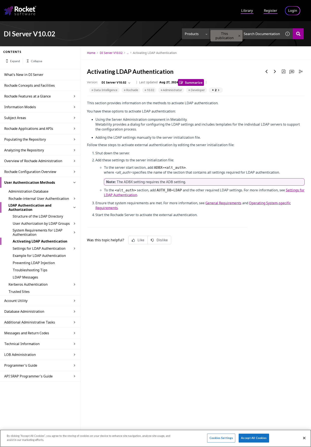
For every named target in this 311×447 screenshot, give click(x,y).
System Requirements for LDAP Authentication (37, 232)
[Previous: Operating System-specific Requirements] (266, 71)
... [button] (128, 53)
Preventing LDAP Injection (34, 263)
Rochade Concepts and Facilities (29, 85)
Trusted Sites (19, 291)
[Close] (304, 438)
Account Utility (16, 300)
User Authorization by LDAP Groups (41, 223)
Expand (15, 61)
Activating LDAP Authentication (40, 241)
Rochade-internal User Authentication (38, 198)
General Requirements (223, 203)
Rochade (132, 90)
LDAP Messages (25, 277)
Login (292, 10)
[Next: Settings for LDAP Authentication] (275, 71)
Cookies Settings (221, 438)
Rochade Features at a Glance (27, 96)
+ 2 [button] (214, 90)
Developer (198, 90)
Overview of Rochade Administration (33, 161)
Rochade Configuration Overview (30, 171)
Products (192, 34)
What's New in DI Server (23, 74)
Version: (92, 82)
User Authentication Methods (29, 182)
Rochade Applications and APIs (28, 128)
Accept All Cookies (254, 438)
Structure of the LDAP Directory (38, 216)
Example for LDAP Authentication (39, 255)
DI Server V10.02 (111, 53)
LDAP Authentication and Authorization (29, 207)
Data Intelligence (105, 90)
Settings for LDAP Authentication (39, 248)
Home (91, 53)
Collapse (36, 61)
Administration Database (28, 191)
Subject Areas (15, 117)
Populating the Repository (25, 139)
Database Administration (24, 311)
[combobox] (245, 33)
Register (270, 10)
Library (247, 10)
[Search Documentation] (298, 33)
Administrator (172, 90)
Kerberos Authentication (28, 284)
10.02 (150, 90)
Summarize (193, 82)
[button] (239, 35)
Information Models (20, 107)
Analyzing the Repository (24, 150)
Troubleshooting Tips (30, 270)
